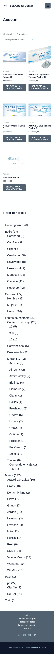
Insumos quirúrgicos (27, 618)
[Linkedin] (35, 635)
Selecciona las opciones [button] (14, 87)
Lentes (27, 615)
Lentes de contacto (27, 625)
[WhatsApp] (19, 635)
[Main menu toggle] (48, 5)
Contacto (27, 628)
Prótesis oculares (27, 622)
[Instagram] (24, 635)
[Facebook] (29, 635)
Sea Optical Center (21, 5)
